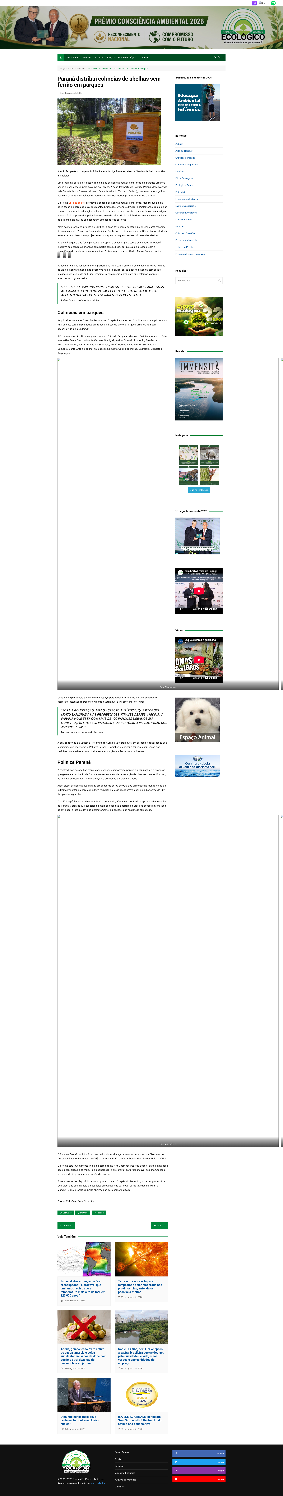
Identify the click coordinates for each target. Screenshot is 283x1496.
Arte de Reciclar (183, 150)
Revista (87, 57)
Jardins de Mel (77, 202)
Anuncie (99, 57)
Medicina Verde (183, 219)
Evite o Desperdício (185, 205)
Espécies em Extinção (187, 198)
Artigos (179, 143)
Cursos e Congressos (186, 164)
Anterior (67, 1225)
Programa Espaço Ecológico (121, 57)
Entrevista (180, 192)
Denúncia (180, 171)
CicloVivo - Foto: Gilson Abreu (81, 1201)
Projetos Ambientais (186, 240)
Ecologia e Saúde (184, 185)
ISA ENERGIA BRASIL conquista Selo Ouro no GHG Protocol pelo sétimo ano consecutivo (140, 1420)
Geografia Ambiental (186, 212)
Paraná (100, 1212)
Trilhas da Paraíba (184, 246)
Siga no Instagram (199, 489)
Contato (144, 57)
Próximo (158, 1225)
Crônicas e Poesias (185, 157)
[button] (188, 455)
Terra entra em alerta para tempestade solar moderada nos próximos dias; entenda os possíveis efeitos (140, 1287)
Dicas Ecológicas (184, 178)
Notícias (179, 226)
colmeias (67, 1212)
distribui (84, 1212)
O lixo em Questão (185, 233)
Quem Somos (73, 57)
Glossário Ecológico (125, 1472)
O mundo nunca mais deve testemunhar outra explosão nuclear (80, 1420)
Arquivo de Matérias (125, 1479)
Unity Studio (98, 1482)
